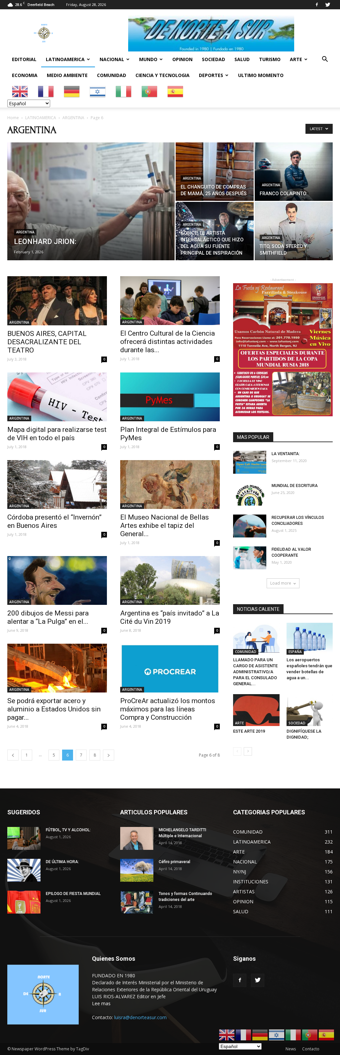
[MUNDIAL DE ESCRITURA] (249, 494)
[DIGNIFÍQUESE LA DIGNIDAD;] (310, 710)
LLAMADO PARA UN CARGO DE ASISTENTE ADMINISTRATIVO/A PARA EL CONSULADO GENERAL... (255, 671)
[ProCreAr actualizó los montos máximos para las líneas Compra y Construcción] (170, 668)
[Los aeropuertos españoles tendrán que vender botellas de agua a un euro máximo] (310, 639)
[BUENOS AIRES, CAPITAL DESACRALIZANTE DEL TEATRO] (57, 300)
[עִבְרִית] (98, 91)
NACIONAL (112, 59)
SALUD (242, 59)
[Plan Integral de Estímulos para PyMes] (170, 396)
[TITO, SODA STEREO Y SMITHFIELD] (294, 231)
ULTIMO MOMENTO (261, 75)
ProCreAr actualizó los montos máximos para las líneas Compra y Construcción (167, 709)
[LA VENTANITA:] (249, 462)
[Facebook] (317, 4)
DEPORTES (211, 75)
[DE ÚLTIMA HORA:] (24, 870)
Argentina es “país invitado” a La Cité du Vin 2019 (169, 617)
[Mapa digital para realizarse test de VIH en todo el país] (57, 396)
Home (13, 118)
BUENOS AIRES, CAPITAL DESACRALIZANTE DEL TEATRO (47, 342)
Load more (280, 583)
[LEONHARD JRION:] (91, 214)
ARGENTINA (73, 118)
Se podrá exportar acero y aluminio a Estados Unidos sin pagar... (54, 709)
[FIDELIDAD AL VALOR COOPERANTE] (249, 557)
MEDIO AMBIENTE (67, 75)
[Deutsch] (72, 91)
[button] (325, 60)
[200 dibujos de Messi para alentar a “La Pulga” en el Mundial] (57, 580)
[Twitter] (328, 4)
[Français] (46, 91)
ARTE (296, 59)
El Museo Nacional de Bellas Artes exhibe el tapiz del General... (164, 525)
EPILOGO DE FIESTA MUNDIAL (73, 893)
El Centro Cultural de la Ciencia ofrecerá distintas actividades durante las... (167, 341)
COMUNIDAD (111, 75)
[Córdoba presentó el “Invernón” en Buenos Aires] (57, 484)
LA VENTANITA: (286, 453)
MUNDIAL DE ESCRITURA (295, 485)
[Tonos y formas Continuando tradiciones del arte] (136, 902)
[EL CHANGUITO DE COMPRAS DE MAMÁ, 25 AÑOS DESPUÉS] (215, 171)
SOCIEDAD (213, 59)
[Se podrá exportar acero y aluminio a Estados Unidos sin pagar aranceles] (57, 668)
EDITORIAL (24, 59)
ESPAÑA (295, 651)
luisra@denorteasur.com (140, 1017)
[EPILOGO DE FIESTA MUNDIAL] (24, 902)
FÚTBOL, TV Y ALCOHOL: (68, 830)
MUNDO (148, 59)
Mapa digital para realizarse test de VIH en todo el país (57, 434)
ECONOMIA (25, 75)
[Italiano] (124, 91)
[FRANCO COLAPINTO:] (294, 171)
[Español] (176, 91)
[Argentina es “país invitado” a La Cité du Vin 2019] (170, 580)
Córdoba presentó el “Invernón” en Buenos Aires (54, 521)
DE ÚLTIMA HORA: (62, 861)
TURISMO (270, 59)
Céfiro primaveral (174, 861)
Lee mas (101, 1003)
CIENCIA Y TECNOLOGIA (162, 75)
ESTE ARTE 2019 (249, 731)
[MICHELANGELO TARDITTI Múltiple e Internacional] (136, 838)
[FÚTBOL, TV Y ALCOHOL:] (24, 838)
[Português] (150, 91)
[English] (20, 91)
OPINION (182, 59)
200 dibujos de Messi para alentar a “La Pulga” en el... (48, 617)
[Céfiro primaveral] (136, 870)
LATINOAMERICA (65, 59)
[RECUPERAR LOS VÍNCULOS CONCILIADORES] (249, 526)
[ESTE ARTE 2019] (256, 710)
